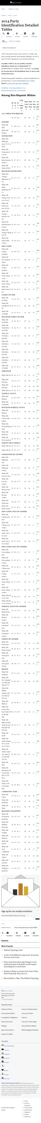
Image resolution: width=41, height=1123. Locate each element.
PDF (32, 81)
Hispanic (10, 90)
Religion (4, 1026)
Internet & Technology (29, 1022)
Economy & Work (27, 1013)
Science (24, 1017)
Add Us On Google (14, 41)
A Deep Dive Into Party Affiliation (18, 83)
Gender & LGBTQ (7, 1034)
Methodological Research (30, 1030)
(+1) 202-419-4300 (7, 999)
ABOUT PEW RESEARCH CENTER (10, 1083)
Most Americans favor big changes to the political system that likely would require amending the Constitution (20, 964)
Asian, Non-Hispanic (19, 90)
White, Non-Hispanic (11, 88)
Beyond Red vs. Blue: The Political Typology (21, 978)
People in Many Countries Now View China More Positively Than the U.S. (21, 972)
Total (3, 88)
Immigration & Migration (9, 1017)
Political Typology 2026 (13, 950)
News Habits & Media (29, 1026)
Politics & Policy (6, 1009)
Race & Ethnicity (6, 1022)
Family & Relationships (29, 1009)
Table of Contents (8, 48)
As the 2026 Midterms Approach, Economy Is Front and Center (21, 956)
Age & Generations (7, 1030)
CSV (27, 81)
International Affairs (8, 1013)
